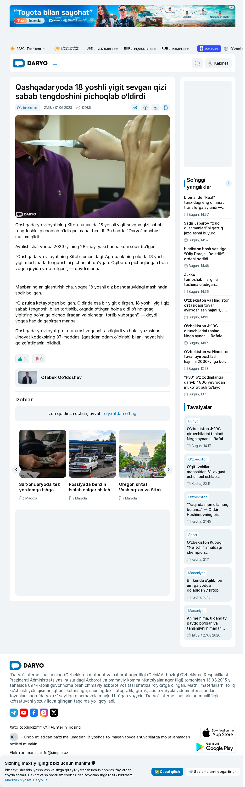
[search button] (197, 63)
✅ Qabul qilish (167, 772)
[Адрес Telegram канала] (14, 713)
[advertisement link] (209, 48)
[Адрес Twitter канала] (54, 713)
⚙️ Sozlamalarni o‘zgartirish (213, 772)
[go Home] (27, 665)
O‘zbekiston (28, 107)
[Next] (168, 469)
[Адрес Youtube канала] (24, 713)
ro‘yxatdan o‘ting (119, 413)
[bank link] (66, 48)
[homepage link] (30, 63)
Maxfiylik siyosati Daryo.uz (26, 780)
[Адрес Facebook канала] (34, 713)
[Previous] (16, 469)
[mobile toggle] (55, 63)
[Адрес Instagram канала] (44, 713)
